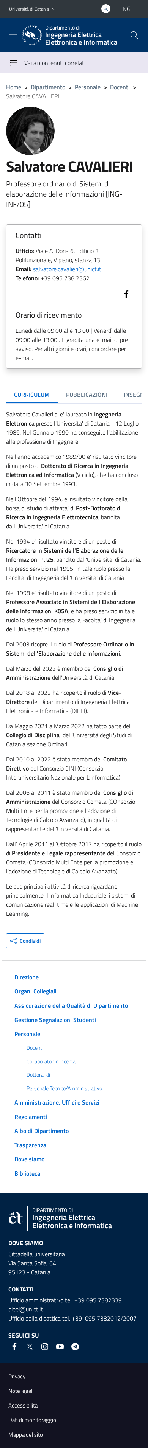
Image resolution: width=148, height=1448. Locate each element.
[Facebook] (124, 293)
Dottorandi (38, 1074)
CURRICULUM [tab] (32, 394)
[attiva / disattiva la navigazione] (12, 34)
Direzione (26, 977)
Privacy (16, 1376)
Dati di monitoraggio (32, 1419)
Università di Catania (29, 8)
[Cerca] (134, 35)
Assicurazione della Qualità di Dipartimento (71, 1005)
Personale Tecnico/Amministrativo (64, 1088)
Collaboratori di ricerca (51, 1061)
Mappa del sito (25, 1434)
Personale (88, 87)
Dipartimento (48, 87)
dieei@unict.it (25, 1309)
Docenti (120, 87)
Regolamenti (30, 1116)
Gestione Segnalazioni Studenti (55, 1019)
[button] (53, 9)
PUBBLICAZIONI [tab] (86, 394)
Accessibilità (23, 1405)
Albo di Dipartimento (41, 1130)
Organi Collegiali (35, 991)
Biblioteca (27, 1173)
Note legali (20, 1390)
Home (13, 87)
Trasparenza (30, 1145)
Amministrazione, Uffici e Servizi (56, 1102)
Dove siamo (29, 1159)
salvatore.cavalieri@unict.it (67, 268)
